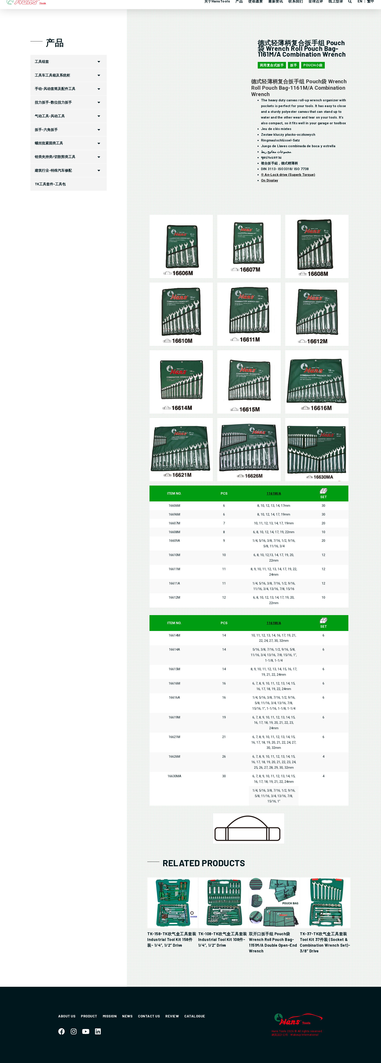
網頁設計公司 (280, 1034)
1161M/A (274, 493)
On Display (269, 180)
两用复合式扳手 (272, 65)
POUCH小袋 (313, 65)
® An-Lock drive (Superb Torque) (288, 175)
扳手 (293, 65)
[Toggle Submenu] (99, 61)
